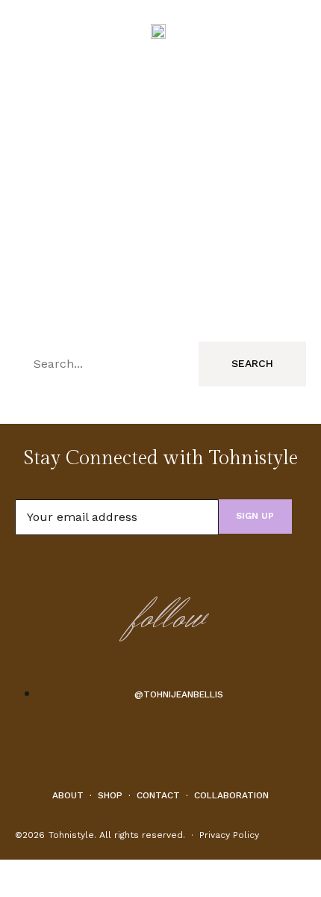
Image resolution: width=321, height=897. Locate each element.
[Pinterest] (183, 747)
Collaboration (231, 795)
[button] (23, 29)
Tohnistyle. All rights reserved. (117, 835)
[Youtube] (160, 747)
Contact (158, 795)
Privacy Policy (229, 835)
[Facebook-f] (137, 747)
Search (252, 363)
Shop (110, 795)
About (68, 795)
